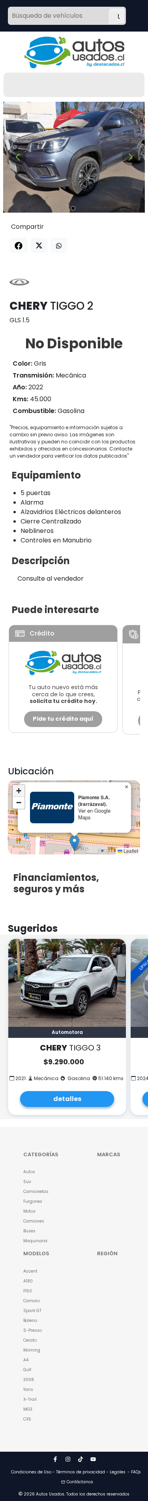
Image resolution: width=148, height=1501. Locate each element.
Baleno (30, 1320)
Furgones (32, 1201)
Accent (30, 1271)
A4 (25, 1360)
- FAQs (134, 1472)
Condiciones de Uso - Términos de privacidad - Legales (68, 1472)
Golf (27, 1370)
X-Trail (30, 1399)
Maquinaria (35, 1241)
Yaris (28, 1390)
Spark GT (32, 1311)
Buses (29, 1231)
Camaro (31, 1301)
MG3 (27, 1409)
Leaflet (130, 850)
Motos (29, 1211)
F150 (27, 1291)
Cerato (30, 1340)
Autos (29, 1172)
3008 (28, 1380)
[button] (74, 843)
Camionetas (36, 1191)
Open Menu (113, 16)
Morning (31, 1350)
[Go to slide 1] (73, 208)
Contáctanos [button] (80, 1482)
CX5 (27, 1419)
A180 (28, 1281)
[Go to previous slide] (17, 157)
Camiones (33, 1221)
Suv (27, 1182)
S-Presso (32, 1330)
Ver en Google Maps (94, 814)
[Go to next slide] (130, 157)
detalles (67, 1098)
